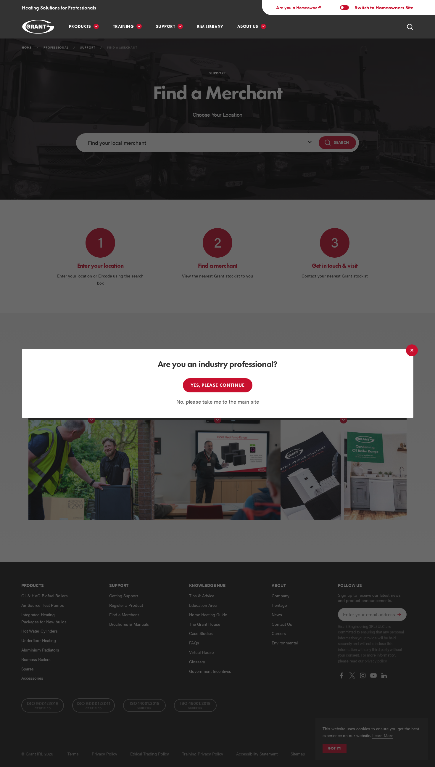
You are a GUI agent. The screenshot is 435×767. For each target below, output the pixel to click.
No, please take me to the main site (217, 401)
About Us (247, 26)
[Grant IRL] (38, 27)
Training (123, 26)
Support (165, 26)
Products (80, 26)
